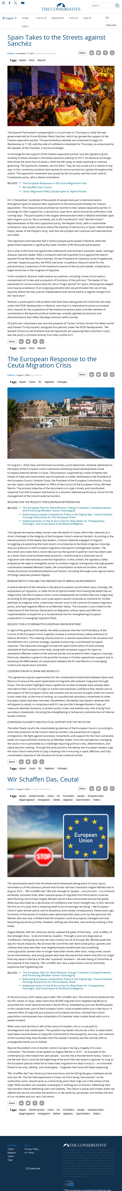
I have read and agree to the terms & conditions (62, 618)
